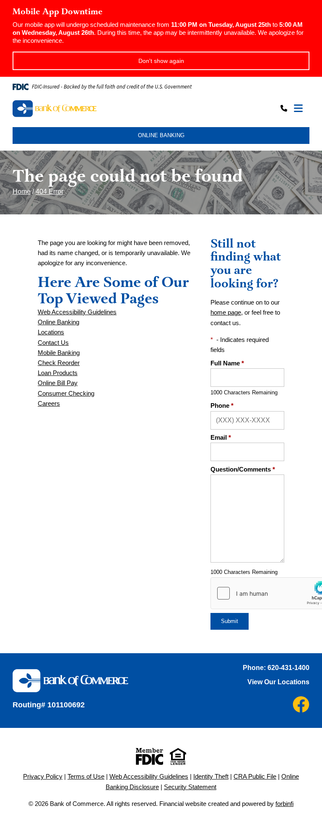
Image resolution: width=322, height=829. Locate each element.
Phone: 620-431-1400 (276, 667)
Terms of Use (86, 776)
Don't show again (161, 60)
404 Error (49, 191)
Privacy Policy (42, 776)
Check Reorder (59, 363)
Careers (49, 403)
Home (22, 191)
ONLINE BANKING (161, 135)
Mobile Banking (59, 352)
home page (225, 312)
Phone (222, 405)
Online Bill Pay (58, 383)
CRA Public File (255, 776)
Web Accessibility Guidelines (77, 312)
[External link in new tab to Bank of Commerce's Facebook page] (301, 704)
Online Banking (58, 322)
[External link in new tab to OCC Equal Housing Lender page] (178, 756)
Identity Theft (211, 776)
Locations (51, 332)
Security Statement (190, 787)
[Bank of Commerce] (86, 109)
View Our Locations (278, 682)
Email (220, 437)
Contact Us (53, 342)
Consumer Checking (66, 393)
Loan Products (58, 373)
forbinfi (284, 803)
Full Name (227, 363)
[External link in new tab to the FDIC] (149, 756)
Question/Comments (242, 469)
